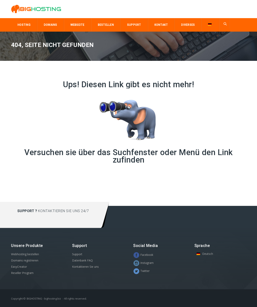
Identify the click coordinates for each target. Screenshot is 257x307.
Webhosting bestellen (25, 254)
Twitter (145, 271)
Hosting (24, 24)
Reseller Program (22, 273)
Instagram (147, 263)
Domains (50, 24)
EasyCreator (19, 267)
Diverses (188, 24)
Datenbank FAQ (82, 260)
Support (134, 24)
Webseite (77, 24)
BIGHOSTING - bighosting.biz (44, 298)
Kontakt (161, 24)
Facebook (146, 255)
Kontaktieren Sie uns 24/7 (63, 211)
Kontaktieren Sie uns (85, 267)
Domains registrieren (24, 260)
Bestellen (106, 24)
